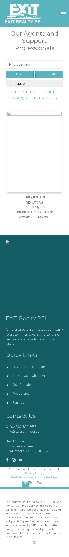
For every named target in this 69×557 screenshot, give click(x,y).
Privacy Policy (33, 473)
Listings (43, 216)
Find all (49, 74)
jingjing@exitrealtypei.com (34, 211)
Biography (25, 216)
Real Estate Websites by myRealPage (34, 477)
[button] (7, 460)
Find (19, 74)
